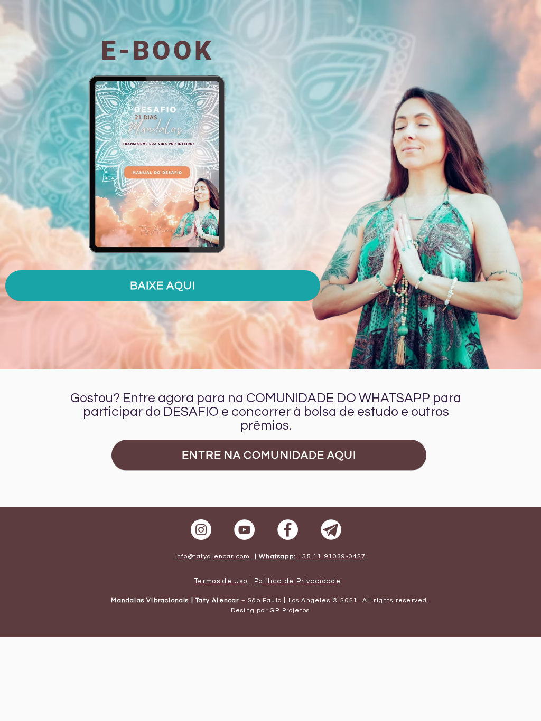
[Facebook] (287, 529)
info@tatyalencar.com (213, 556)
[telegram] (331, 529)
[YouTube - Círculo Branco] (244, 529)
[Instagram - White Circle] (201, 529)
